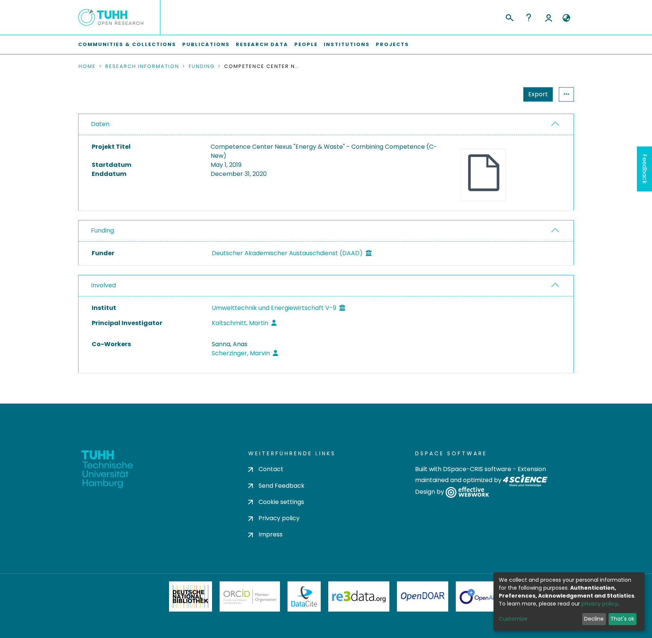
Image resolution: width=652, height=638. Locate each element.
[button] (566, 18)
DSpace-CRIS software (477, 469)
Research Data (262, 44)
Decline (594, 619)
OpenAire (481, 596)
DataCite (304, 596)
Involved (103, 285)
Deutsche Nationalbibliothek (190, 596)
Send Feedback (281, 485)
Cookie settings (281, 502)
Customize (513, 619)
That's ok (622, 619)
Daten (100, 124)
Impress (270, 534)
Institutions (347, 44)
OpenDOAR (422, 596)
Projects (392, 44)
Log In (548, 17)
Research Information (142, 66)
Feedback (644, 169)
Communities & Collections (127, 44)
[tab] (326, 124)
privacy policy (599, 603)
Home (87, 66)
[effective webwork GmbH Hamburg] (467, 491)
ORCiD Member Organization (249, 596)
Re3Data (359, 596)
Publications (206, 44)
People (306, 44)
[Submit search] (509, 16)
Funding (202, 66)
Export (538, 94)
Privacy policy (279, 518)
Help (528, 17)
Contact (270, 469)
